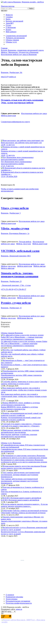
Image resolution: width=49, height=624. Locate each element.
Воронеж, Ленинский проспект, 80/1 (16, 256)
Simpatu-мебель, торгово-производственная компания (19, 275)
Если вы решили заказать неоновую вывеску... (24, 505)
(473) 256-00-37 (20, 289)
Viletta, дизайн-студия (15, 228)
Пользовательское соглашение (18, 601)
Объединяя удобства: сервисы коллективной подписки (23, 513)
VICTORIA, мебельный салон (20, 250)
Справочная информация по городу (15, 122)
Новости (9, 15)
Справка (9, 17)
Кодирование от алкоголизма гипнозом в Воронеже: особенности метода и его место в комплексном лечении (24, 461)
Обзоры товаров (12, 40)
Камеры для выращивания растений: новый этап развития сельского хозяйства (21, 419)
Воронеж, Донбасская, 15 (11, 308)
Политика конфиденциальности (19, 603)
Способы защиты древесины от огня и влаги (24, 383)
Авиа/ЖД (9, 23)
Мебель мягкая (39, 266)
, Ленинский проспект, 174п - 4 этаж (16, 285)
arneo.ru (19, 609)
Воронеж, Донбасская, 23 (11, 281)
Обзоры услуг (11, 42)
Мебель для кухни (23, 244)
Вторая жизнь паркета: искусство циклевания (23, 467)
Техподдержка (11, 599)
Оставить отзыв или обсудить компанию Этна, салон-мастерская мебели (22, 101)
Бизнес (8, 30)
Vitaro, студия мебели (15, 208)
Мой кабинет (11, 32)
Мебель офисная (7, 268)
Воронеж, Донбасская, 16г (11, 72)
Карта (8, 19)
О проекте (10, 595)
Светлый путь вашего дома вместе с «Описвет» (20, 426)
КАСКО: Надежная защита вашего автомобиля (20, 500)
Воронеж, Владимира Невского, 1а (15, 233)
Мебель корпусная (8, 116)
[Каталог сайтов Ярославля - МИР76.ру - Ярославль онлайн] (24, 622)
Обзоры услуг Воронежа (11, 443)
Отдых (8, 25)
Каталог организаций (14, 21)
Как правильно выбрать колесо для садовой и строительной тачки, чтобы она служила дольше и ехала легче (24, 396)
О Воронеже (11, 27)
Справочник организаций (16, 36)
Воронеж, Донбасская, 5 (11, 213)
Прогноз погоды (7, 6)
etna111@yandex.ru (8, 77)
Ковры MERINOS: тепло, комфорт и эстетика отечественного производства (19, 408)
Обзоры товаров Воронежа (12, 333)
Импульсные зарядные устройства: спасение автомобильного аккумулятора (19, 435)
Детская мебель (25, 242)
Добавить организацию (15, 38)
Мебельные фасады (25, 318)
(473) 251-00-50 (7, 289)
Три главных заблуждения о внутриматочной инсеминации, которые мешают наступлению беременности (19, 481)
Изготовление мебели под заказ (34, 113)
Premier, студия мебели (16, 302)
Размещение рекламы (14, 597)
